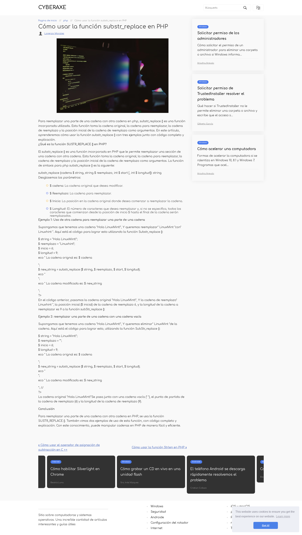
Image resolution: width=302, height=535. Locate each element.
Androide (196, 462)
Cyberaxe (52, 7)
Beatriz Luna (57, 482)
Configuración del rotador (169, 522)
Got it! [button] (265, 525)
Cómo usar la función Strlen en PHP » (159, 447)
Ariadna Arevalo (205, 63)
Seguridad (158, 511)
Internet (56, 462)
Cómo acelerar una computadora (226, 149)
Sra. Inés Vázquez (129, 482)
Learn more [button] (283, 516)
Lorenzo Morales (54, 33)
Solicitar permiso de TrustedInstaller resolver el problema (220, 93)
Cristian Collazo (198, 488)
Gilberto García (205, 124)
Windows (203, 27)
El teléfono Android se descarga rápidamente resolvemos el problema (217, 474)
